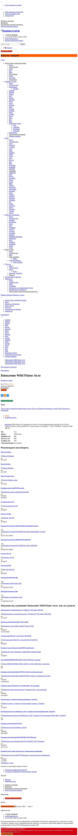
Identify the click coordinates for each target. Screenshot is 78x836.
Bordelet (11, 220)
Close (2, 60)
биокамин (8, 424)
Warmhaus (16, 129)
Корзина (8, 779)
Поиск (22, 44)
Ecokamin (16, 131)
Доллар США (20, 806)
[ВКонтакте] (2, 395)
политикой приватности (13, 832)
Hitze (10, 107)
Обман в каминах (7, 401)
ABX (10, 151)
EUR (12, 16)
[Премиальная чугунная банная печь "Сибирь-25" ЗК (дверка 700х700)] (26, 614)
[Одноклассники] (5, 395)
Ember (11, 204)
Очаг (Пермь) (17, 262)
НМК (11, 154)
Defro (11, 112)
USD (18, 14)
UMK (11, 284)
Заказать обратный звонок (14, 40)
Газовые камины (15, 136)
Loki (10, 149)
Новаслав (12, 187)
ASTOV (12, 229)
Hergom (11, 105)
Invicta (11, 176)
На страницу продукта (8, 367)
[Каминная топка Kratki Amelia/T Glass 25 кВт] (17, 626)
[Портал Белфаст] (7, 468)
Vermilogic (12, 286)
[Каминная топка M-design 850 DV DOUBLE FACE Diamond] (22, 741)
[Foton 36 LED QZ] (8, 569)
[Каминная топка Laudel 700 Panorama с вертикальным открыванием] (25, 755)
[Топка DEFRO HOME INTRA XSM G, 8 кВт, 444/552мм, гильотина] (25, 664)
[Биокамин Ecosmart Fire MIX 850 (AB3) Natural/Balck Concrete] (23, 532)
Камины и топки (11, 81)
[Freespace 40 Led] (7, 557)
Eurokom (12, 206)
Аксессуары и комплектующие (15, 300)
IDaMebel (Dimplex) (15, 237)
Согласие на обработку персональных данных (21, 771)
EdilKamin (12, 238)
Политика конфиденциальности (16, 770)
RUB (21, 12)
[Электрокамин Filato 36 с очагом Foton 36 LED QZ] (19, 640)
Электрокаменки (15, 260)
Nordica (11, 185)
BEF (10, 96)
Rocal (11, 116)
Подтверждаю (7, 834)
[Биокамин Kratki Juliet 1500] (11, 583)
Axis (14, 125)
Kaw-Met (12, 78)
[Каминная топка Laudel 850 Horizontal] (15, 492)
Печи (7, 138)
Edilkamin (12, 173)
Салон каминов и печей (13, 5)
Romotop (12, 191)
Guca (10, 143)
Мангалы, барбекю (15, 273)
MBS (10, 184)
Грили (11, 269)
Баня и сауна (9, 306)
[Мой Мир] (7, 395)
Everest (11, 109)
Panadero (12, 145)
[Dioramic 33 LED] (7, 518)
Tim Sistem (12, 189)
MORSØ (12, 169)
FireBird (15, 89)
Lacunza (11, 147)
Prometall (12, 167)
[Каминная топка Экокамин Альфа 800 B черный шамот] (21, 652)
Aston (11, 156)
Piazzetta (12, 100)
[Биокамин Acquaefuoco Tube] (11, 597)
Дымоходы (8, 279)
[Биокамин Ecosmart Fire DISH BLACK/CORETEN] (19, 545)
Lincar (11, 182)
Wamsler (12, 196)
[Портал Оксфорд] (7, 456)
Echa (10, 118)
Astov (11, 69)
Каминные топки (15, 123)
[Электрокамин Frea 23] (9, 506)
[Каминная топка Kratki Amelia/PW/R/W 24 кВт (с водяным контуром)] (25, 676)
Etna (10, 70)
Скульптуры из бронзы (13, 277)
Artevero (12, 231)
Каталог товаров (6, 51)
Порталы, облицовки (12, 215)
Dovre (11, 207)
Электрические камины (13, 355)
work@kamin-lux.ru (11, 39)
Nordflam (12, 200)
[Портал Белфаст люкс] (9, 480)
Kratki (11, 76)
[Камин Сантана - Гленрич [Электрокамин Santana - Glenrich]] (22, 703)
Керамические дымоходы (17, 290)
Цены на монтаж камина (9, 26)
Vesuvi (11, 213)
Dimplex (12, 235)
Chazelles (16, 127)
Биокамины (13, 87)
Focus (11, 103)
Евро (29, 806)
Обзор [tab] (7, 416)
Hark (10, 175)
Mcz (10, 120)
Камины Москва (6, 295)
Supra (11, 193)
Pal (10, 202)
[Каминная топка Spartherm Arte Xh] (13, 727)
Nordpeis (12, 209)
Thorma (11, 195)
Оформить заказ (10, 781)
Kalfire (11, 94)
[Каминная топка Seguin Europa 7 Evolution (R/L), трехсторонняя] (24, 690)
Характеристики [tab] (10, 417)
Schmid (11, 114)
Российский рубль (7, 806)
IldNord (11, 92)
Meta (10, 72)
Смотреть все (13, 85)
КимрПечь (12, 222)
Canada (11, 211)
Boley (11, 101)
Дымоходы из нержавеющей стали (21, 288)
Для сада (8, 264)
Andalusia (12, 244)
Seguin (11, 98)
